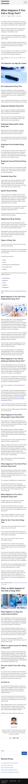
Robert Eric (3, 16)
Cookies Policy (4, 780)
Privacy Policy (13, 780)
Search (2, 750)
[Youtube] (14, 738)
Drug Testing (18, 16)
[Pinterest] (17, 738)
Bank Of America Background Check (9, 769)
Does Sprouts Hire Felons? (7, 765)
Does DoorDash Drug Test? (7, 767)
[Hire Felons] (5, 2)
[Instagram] (16, 738)
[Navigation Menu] (25, 2)
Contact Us (3, 782)
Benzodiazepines (6, 278)
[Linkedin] (10, 738)
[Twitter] (12, 738)
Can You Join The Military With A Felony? (10, 772)
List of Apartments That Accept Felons (9, 763)
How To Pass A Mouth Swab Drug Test (14, 713)
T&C (19, 780)
